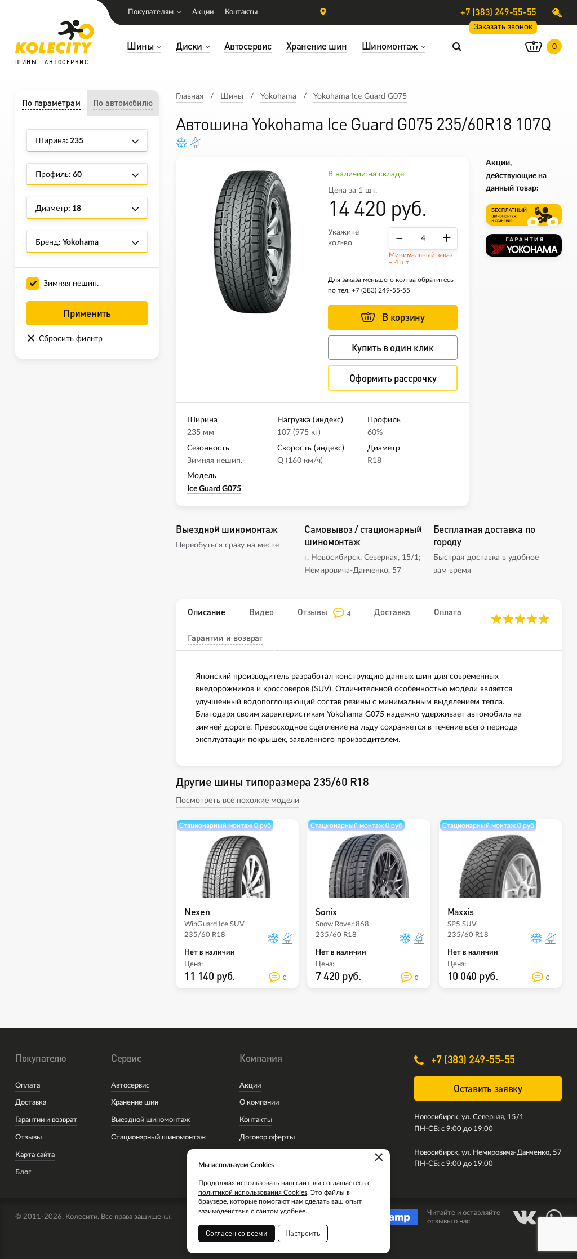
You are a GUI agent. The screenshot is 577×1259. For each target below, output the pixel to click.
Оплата (27, 1085)
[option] (252, 241)
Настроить (303, 1233)
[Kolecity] (54, 37)
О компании (259, 1102)
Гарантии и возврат (46, 1120)
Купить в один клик (393, 348)
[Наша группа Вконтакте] (524, 1217)
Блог (23, 1172)
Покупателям (151, 12)
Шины (231, 96)
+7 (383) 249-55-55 (498, 11)
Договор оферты (267, 1137)
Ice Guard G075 (214, 489)
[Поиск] (457, 46)
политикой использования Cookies (252, 1192)
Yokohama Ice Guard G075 (360, 96)
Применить (86, 313)
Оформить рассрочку (393, 378)
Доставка (30, 1102)
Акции (203, 12)
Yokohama (278, 96)
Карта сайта (35, 1155)
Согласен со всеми (237, 1233)
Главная (189, 96)
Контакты (241, 12)
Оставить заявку (488, 1088)
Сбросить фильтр (71, 339)
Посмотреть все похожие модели (237, 801)
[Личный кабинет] (557, 12)
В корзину (403, 317)
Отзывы (28, 1137)
